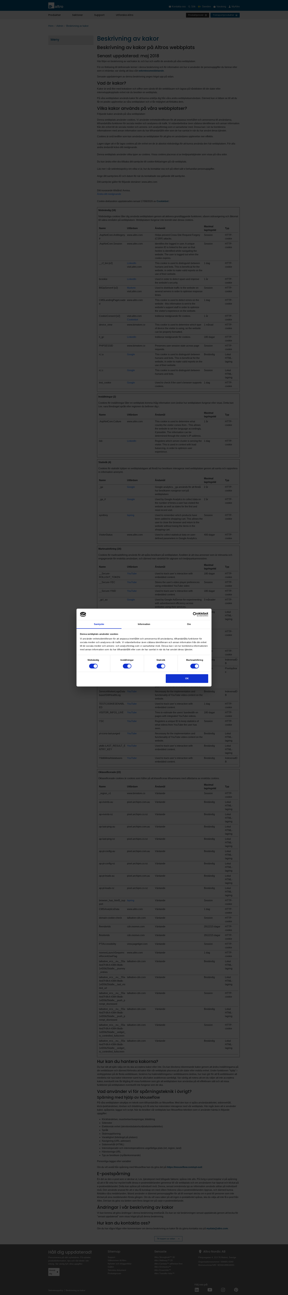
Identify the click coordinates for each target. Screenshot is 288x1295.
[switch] (127, 666)
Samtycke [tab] (99, 624)
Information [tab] (144, 624)
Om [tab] (189, 624)
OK (187, 678)
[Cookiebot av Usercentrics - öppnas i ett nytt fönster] (195, 614)
